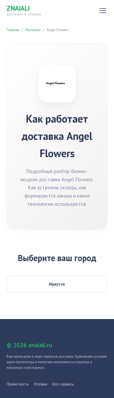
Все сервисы (63, 384)
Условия (40, 384)
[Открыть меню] (102, 10)
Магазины (33, 30)
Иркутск (57, 284)
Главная (13, 30)
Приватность (18, 384)
